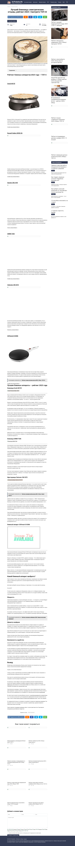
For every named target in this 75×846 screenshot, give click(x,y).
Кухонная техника (12, 21)
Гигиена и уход (53, 2)
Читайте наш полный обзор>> (13, 127)
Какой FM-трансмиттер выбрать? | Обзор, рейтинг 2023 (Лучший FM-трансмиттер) (59, 80)
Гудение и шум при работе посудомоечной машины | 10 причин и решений (59, 167)
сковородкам (42, 692)
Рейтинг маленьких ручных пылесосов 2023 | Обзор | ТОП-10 (59, 156)
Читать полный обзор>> (12, 227)
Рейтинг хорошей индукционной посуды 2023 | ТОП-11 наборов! (59, 23)
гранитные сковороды (40, 701)
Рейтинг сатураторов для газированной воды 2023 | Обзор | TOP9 (16, 783)
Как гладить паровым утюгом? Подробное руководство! (57, 178)
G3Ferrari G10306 (12, 336)
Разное (59, 2)
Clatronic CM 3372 (13, 285)
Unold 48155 (11, 83)
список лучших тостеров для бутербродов (25, 698)
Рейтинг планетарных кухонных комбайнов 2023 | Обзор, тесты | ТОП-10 (38, 783)
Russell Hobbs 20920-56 (14, 133)
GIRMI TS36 (11, 234)
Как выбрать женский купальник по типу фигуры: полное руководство (59, 190)
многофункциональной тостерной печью (38, 695)
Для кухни (35, 2)
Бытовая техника (28, 2)
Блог (64, 2)
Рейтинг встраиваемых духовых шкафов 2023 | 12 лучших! (59, 138)
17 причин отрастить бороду (57, 211)
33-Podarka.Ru (17, 2)
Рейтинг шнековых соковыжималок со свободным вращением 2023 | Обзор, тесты (16, 762)
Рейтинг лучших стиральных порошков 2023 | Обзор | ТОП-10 (58, 119)
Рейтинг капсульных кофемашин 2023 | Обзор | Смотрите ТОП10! (59, 42)
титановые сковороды (19, 707)
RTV (48, 2)
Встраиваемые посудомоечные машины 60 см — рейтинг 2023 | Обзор (58, 100)
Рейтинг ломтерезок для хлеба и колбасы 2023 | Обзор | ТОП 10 (36, 803)
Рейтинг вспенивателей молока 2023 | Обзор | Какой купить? (37, 761)
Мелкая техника (42, 2)
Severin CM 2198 (12, 183)
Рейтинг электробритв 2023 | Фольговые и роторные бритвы (58, 60)
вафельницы (10, 684)
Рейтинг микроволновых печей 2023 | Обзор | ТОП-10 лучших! (15, 803)
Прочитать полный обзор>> (13, 329)
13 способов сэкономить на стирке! (59, 201)
